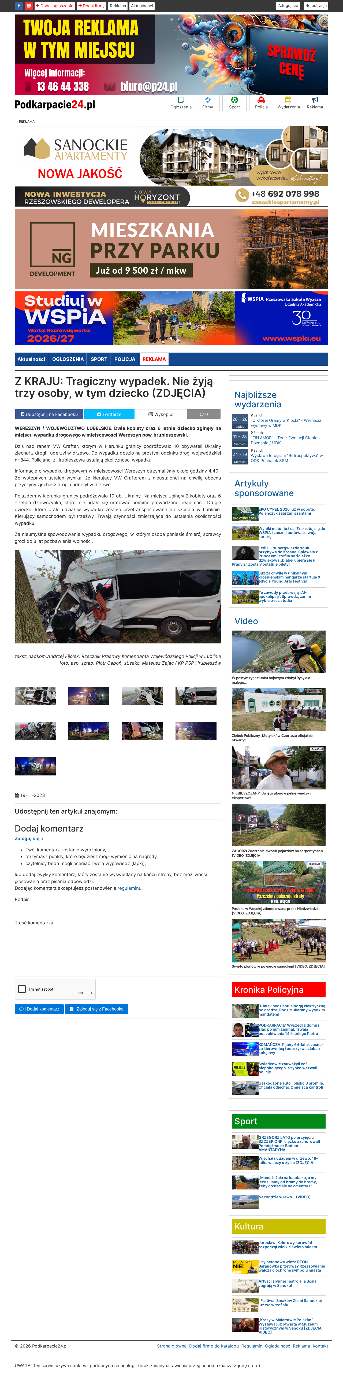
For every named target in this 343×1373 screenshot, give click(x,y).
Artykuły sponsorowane (264, 488)
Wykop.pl (163, 414)
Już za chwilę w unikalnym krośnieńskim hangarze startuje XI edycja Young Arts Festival (290, 577)
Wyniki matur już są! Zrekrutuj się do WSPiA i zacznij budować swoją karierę (292, 532)
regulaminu (129, 888)
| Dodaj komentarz (41, 1009)
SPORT (99, 359)
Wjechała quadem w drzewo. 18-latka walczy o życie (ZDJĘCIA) (288, 1160)
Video (246, 621)
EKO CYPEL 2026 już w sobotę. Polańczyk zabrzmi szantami (287, 511)
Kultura (248, 1226)
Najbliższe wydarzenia (257, 399)
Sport (234, 106)
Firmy (207, 106)
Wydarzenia (289, 106)
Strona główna (172, 1346)
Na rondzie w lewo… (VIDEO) (285, 1197)
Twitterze (111, 414)
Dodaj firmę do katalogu (214, 1346)
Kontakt (320, 1346)
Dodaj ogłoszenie (56, 5)
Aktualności (142, 5)
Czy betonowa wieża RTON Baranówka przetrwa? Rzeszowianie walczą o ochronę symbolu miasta (292, 1266)
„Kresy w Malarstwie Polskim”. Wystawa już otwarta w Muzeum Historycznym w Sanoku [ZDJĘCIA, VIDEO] (291, 1325)
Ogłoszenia (181, 106)
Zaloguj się (288, 5)
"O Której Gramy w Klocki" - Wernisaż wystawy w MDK (286, 420)
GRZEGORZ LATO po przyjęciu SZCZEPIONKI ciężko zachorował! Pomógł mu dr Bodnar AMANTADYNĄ (289, 1143)
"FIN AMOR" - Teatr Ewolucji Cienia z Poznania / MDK (285, 438)
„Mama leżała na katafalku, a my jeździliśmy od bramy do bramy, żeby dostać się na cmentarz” (288, 1181)
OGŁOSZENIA (68, 359)
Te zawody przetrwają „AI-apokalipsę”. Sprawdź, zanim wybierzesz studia (285, 596)
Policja (261, 106)
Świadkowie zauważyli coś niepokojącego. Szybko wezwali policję (288, 1067)
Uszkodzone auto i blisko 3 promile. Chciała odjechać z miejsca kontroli (291, 1085)
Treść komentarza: (35, 922)
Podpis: (23, 899)
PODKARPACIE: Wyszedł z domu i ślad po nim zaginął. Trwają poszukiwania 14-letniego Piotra (289, 1029)
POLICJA (124, 359)
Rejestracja (316, 5)
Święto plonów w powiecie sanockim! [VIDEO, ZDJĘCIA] (278, 966)
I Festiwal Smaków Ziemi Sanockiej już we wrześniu (290, 1302)
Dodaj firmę (93, 5)
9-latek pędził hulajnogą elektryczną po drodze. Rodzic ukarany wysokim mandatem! (292, 1010)
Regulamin (251, 1346)
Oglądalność (277, 1346)
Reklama (118, 5)
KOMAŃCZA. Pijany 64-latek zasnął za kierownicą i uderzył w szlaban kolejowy (291, 1048)
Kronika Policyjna (269, 989)
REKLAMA (154, 359)
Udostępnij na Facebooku (51, 414)
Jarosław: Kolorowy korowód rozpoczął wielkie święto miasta (288, 1244)
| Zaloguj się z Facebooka (98, 1009)
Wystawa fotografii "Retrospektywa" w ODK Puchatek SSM (287, 455)
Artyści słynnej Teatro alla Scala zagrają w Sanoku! (287, 1283)
